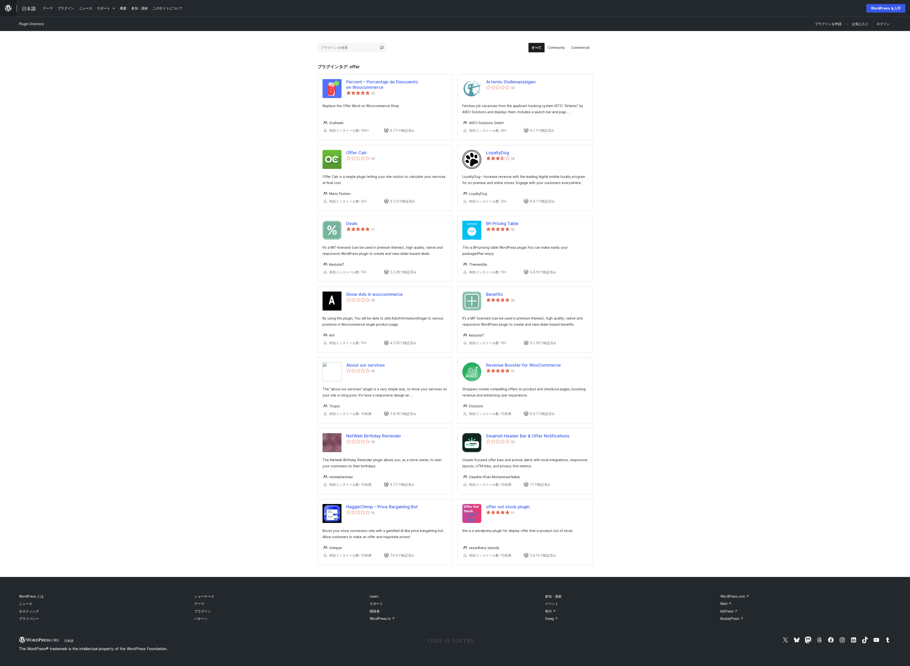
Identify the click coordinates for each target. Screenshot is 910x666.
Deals (352, 223)
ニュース (25, 604)
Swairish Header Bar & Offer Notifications (527, 435)
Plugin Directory (31, 24)
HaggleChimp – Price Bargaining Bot (382, 506)
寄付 (550, 611)
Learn (374, 596)
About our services (365, 365)
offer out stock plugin (508, 506)
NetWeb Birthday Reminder (373, 435)
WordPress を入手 (886, 8)
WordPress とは (31, 596)
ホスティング (29, 611)
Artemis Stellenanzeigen (511, 81)
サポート (376, 604)
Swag (551, 618)
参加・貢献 (553, 596)
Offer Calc (356, 152)
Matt (726, 604)
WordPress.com (734, 596)
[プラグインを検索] (382, 47)
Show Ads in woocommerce (374, 294)
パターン (201, 618)
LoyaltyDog (497, 152)
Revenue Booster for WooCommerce (523, 365)
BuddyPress (731, 618)
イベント (551, 604)
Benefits (494, 294)
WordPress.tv (382, 618)
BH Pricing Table (502, 223)
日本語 (68, 641)
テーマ (199, 604)
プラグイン (202, 611)
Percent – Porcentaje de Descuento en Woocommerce (382, 84)
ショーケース (204, 596)
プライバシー (29, 618)
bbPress (728, 611)
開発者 (375, 611)
